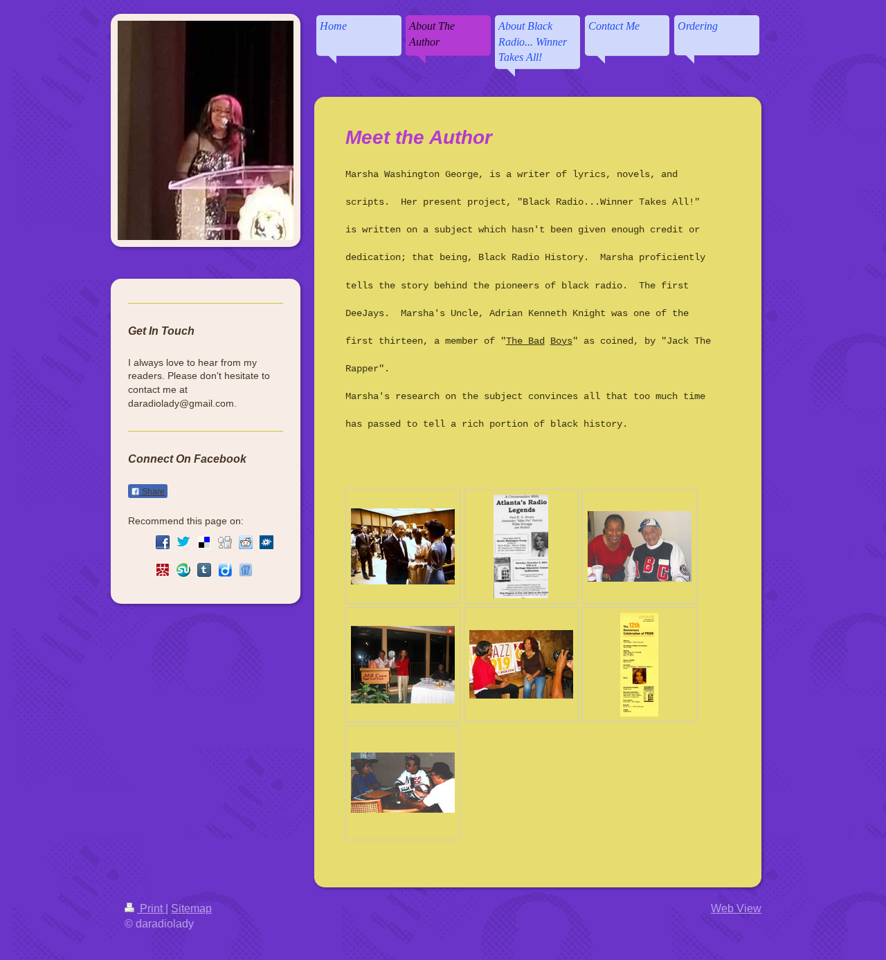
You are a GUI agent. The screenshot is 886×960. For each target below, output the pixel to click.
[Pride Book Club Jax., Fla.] (403, 664)
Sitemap (191, 908)
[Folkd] (266, 542)
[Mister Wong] (163, 570)
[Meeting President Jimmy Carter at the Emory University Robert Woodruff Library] (403, 546)
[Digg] (225, 542)
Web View (736, 908)
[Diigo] (225, 570)
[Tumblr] (204, 570)
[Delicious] (204, 542)
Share (152, 492)
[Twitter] (183, 542)
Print (151, 908)
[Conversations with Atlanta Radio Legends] (521, 546)
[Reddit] (246, 542)
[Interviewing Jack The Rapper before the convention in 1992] (403, 783)
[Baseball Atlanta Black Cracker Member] (639, 546)
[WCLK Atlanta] (521, 664)
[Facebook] (163, 542)
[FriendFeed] (246, 570)
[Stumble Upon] (183, 570)
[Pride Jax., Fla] (639, 665)
